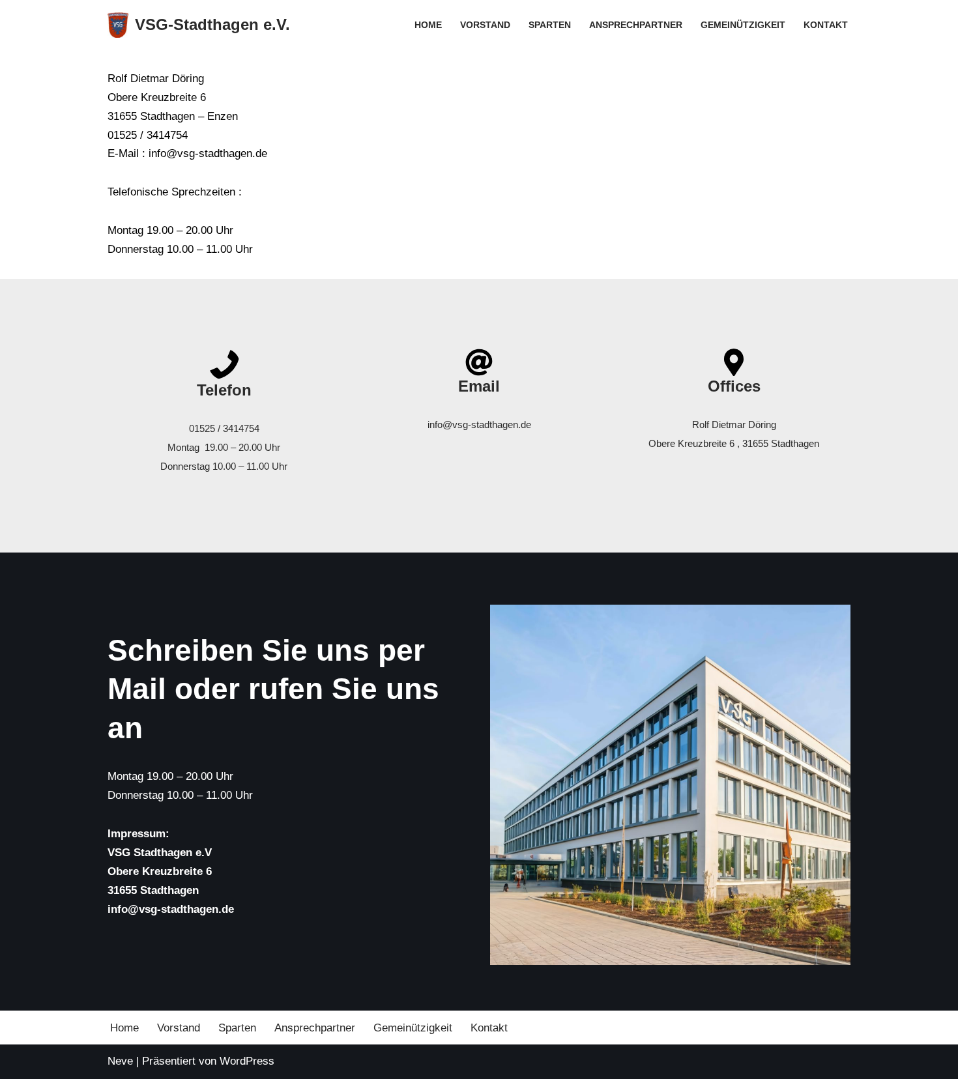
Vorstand (485, 25)
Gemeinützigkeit (743, 25)
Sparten (550, 25)
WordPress (247, 1061)
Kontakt (826, 25)
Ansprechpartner (635, 25)
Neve (120, 1061)
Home (428, 25)
